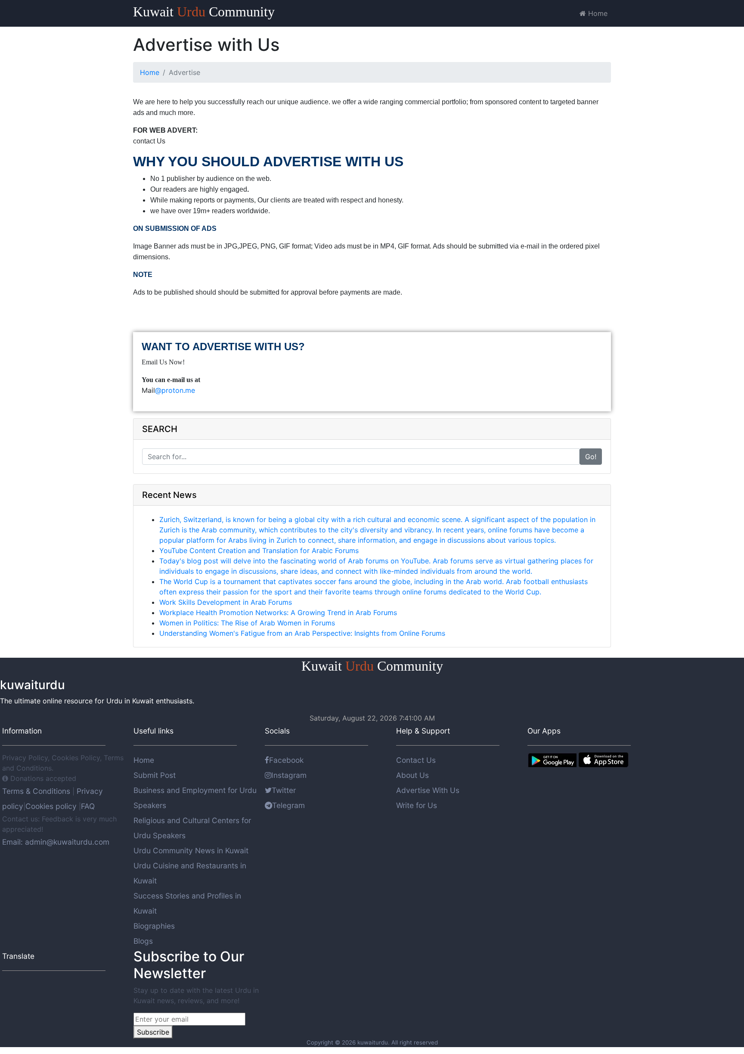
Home (597, 13)
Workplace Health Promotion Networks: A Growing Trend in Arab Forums (278, 612)
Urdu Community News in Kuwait (190, 850)
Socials (277, 730)
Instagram (289, 775)
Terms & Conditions (37, 791)
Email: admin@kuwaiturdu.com (55, 841)
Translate (18, 956)
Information (22, 730)
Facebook (286, 760)
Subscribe (153, 1032)
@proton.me (175, 390)
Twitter (284, 790)
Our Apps (544, 730)
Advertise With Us (427, 790)
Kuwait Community (204, 11)
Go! (590, 456)
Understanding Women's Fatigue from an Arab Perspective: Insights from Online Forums (302, 633)
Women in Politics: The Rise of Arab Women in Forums (247, 623)
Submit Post (154, 775)
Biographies (154, 925)
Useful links (153, 730)
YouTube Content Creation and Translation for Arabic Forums (259, 550)
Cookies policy (51, 806)
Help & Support (423, 730)
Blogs (143, 940)
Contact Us (416, 760)
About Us (412, 775)
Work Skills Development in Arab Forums (225, 602)
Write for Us (416, 805)
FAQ (88, 806)
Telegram (288, 805)
